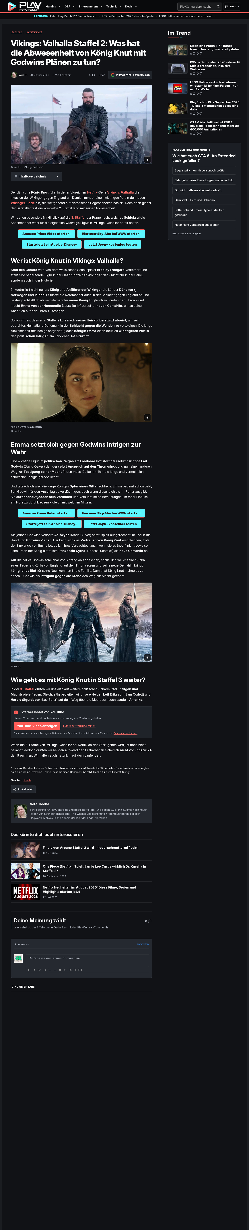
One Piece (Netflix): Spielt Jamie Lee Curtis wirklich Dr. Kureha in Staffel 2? (94, 868)
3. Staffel (27, 689)
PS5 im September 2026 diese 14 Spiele (128, 16)
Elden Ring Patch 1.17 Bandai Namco (73, 16)
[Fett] (29, 970)
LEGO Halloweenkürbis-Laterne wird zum (185, 16)
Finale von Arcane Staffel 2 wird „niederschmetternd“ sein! (90, 848)
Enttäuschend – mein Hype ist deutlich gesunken (199, 212)
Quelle (27, 780)
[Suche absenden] (218, 7)
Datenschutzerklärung (125, 733)
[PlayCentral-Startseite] (25, 6)
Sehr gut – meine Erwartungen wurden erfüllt (204, 180)
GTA (67, 6)
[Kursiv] (34, 970)
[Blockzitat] (60, 970)
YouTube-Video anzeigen (37, 726)
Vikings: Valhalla (120, 192)
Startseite (16, 32)
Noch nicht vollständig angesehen (197, 225)
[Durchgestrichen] (44, 970)
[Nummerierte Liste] (49, 970)
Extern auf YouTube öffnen (79, 725)
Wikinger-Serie (23, 203)
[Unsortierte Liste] (54, 970)
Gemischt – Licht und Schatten (195, 200)
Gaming (51, 6)
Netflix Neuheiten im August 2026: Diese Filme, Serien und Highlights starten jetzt (89, 889)
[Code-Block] (65, 970)
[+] (80, 969)
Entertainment (88, 6)
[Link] (70, 970)
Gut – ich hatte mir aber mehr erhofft (198, 190)
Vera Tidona (39, 804)
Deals (129, 6)
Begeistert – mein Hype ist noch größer (200, 170)
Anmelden (143, 944)
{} (75, 969)
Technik (111, 6)
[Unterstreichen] (39, 970)
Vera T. (23, 75)
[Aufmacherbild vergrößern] (81, 124)
